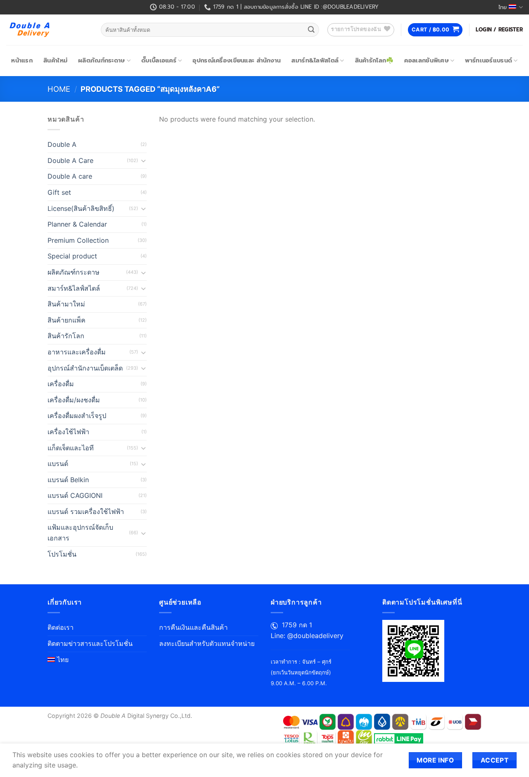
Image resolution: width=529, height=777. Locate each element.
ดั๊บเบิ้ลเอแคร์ (158, 60)
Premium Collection (78, 240)
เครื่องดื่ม (61, 384)
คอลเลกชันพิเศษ (426, 60)
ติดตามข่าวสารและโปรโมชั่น (90, 643)
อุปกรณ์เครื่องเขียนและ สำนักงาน (237, 60)
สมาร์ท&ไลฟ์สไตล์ (314, 60)
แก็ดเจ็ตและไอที (71, 448)
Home (59, 88)
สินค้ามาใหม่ (66, 304)
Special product (72, 256)
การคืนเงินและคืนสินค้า (193, 627)
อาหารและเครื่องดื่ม (77, 352)
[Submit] (311, 30)
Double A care (70, 176)
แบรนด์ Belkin (68, 480)
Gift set (59, 192)
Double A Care (70, 160)
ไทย (502, 7)
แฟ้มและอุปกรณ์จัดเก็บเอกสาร (80, 532)
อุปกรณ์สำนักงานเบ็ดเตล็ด (85, 368)
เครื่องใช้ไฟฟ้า (68, 432)
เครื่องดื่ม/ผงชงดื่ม (74, 400)
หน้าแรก (22, 60)
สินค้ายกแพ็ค (67, 320)
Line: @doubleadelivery (307, 635)
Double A (62, 144)
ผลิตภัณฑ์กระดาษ (101, 60)
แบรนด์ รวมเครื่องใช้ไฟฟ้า (86, 511)
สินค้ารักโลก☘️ (374, 60)
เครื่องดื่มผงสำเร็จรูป (77, 415)
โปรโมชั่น (62, 554)
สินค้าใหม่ (55, 60)
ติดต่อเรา (61, 627)
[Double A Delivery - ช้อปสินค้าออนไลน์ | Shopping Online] (47, 29)
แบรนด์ (58, 463)
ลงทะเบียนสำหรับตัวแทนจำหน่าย (207, 643)
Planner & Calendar (77, 224)
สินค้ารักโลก (66, 336)
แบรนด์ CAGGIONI (75, 495)
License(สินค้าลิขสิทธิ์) (81, 208)
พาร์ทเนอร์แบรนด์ (488, 60)
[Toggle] (143, 160)
